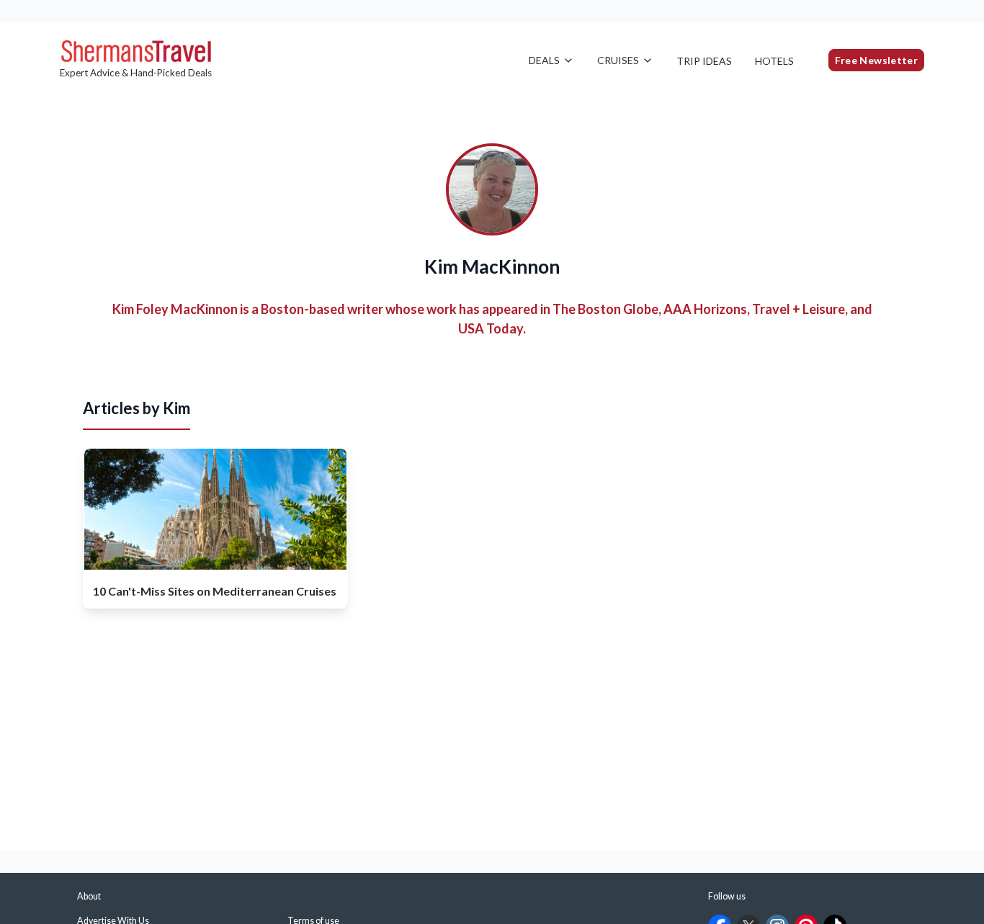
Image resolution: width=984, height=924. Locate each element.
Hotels (774, 61)
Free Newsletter (876, 60)
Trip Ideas (704, 61)
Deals (544, 60)
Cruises (618, 60)
